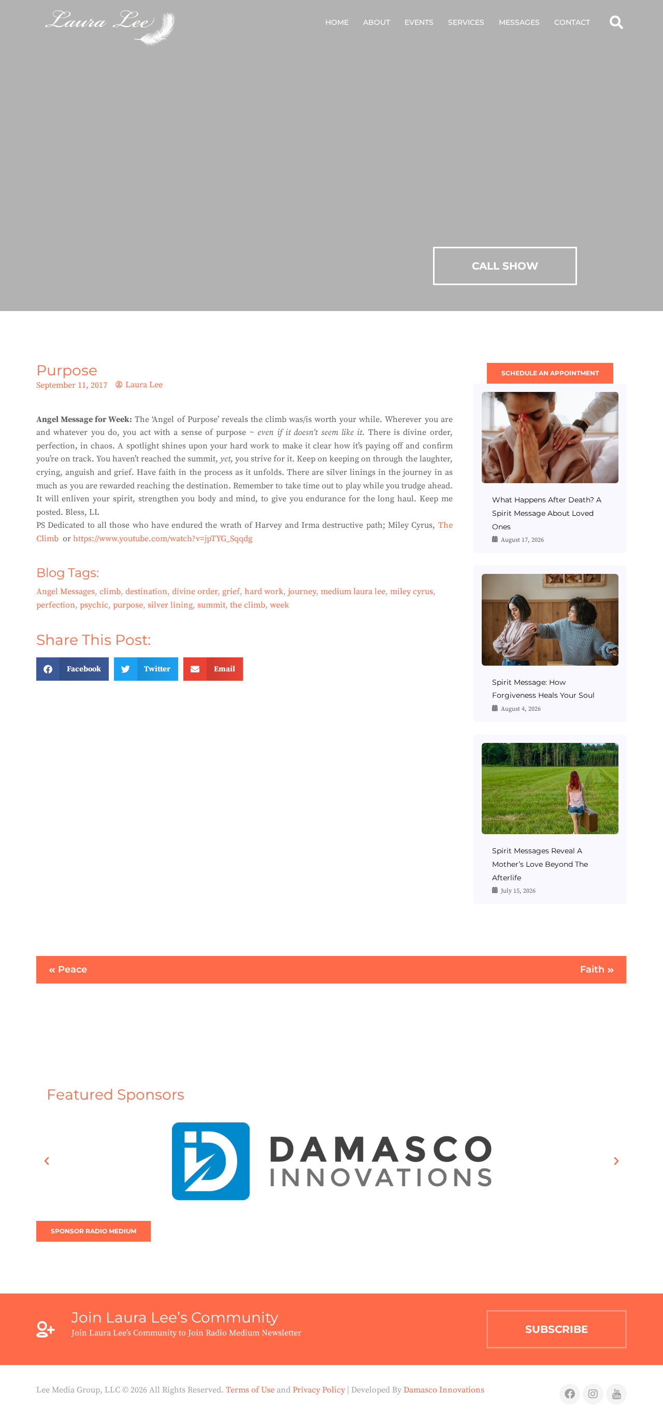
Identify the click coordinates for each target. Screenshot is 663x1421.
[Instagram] (593, 1394)
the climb (247, 605)
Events (419, 22)
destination (146, 591)
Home (337, 22)
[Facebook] (569, 1394)
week (279, 605)
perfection (55, 605)
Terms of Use (250, 1390)
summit (211, 605)
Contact (572, 22)
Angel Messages (65, 591)
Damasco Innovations (443, 1390)
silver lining (170, 605)
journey (302, 591)
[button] (616, 22)
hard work (263, 591)
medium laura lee (353, 591)
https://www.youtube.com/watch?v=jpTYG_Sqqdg (162, 538)
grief (231, 591)
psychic (94, 605)
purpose (128, 605)
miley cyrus (411, 591)
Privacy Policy (319, 1390)
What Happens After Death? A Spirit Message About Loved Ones (546, 513)
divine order (195, 591)
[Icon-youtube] (616, 1394)
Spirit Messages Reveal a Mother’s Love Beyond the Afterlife (540, 864)
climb (110, 591)
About (376, 22)
